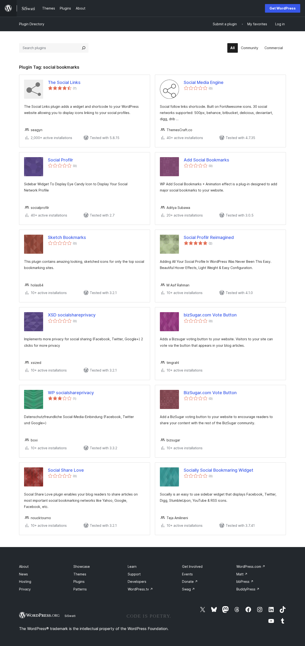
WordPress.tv (140, 589)
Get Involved (192, 566)
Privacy (25, 589)
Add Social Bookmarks (206, 159)
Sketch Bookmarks (67, 237)
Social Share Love (66, 470)
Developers (137, 581)
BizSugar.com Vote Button (210, 392)
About (24, 566)
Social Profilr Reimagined (209, 237)
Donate (190, 581)
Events (187, 574)
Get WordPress (282, 8)
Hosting (25, 581)
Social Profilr (60, 159)
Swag (188, 589)
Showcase (81, 566)
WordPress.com (250, 566)
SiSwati (70, 616)
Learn (132, 566)
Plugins (79, 581)
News (23, 574)
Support (134, 574)
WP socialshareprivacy (71, 392)
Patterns (80, 589)
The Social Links (64, 82)
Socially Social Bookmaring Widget (218, 470)
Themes (79, 574)
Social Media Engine (204, 82)
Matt (242, 574)
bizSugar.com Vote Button (210, 314)
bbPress (245, 581)
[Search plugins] (83, 48)
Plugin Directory (31, 24)
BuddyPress (247, 589)
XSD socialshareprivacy (72, 314)
